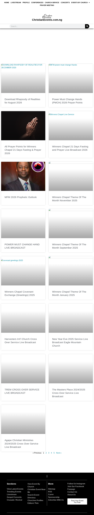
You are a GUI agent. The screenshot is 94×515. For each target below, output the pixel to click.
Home (6, 2)
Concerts (65, 2)
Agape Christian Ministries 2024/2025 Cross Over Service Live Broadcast (21, 443)
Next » (58, 453)
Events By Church (79, 2)
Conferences (37, 2)
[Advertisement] (47, 46)
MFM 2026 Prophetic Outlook (21, 197)
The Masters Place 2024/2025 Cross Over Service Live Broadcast (68, 393)
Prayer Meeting (47, 5)
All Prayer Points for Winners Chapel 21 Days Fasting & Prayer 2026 (23, 150)
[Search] (87, 26)
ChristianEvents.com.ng (47, 19)
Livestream (16, 2)
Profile (26, 2)
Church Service (52, 2)
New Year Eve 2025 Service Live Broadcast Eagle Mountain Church (70, 342)
